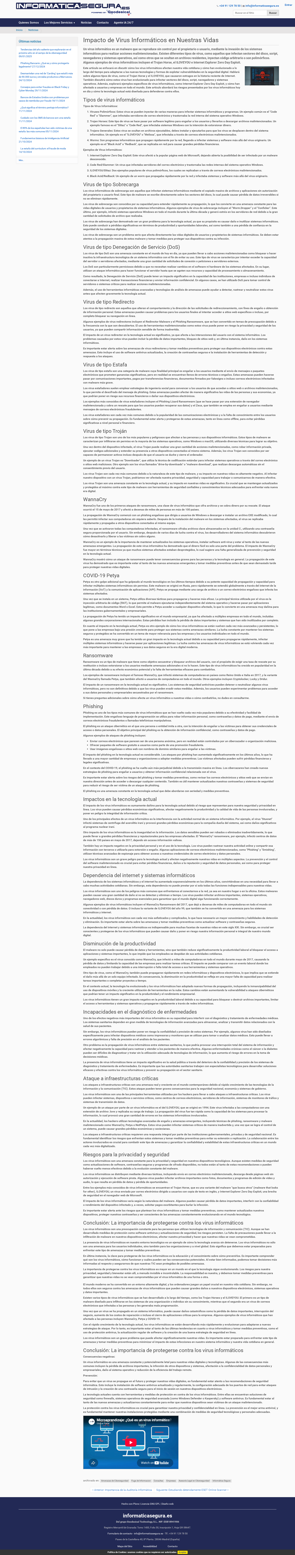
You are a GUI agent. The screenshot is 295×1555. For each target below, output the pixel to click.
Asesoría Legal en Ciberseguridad (194, 1481)
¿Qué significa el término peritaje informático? (44, 109)
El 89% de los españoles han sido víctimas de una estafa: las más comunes (45, 130)
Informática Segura (221, 1481)
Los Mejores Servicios (58, 22)
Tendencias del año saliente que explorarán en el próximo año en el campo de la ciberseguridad (45, 53)
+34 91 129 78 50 (230, 5)
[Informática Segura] (73, 9)
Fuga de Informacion (141, 1481)
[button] (75, 22)
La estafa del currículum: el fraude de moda (42, 150)
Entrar (288, 4)
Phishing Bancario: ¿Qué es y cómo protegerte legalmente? (44, 65)
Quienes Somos (29, 22)
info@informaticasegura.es (262, 5)
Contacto (103, 22)
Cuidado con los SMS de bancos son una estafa (45, 119)
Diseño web (167, 1503)
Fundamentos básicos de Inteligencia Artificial (44, 140)
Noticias (86, 22)
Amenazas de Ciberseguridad (114, 1481)
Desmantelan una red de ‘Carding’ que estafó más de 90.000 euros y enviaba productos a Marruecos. (46, 77)
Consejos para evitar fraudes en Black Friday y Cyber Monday (44, 89)
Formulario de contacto (120, 1533)
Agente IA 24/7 (124, 22)
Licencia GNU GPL (150, 1503)
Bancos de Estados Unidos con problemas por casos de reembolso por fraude (44, 99)
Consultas (158, 1481)
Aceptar (182, 1552)
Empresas (171, 1481)
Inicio (19, 30)
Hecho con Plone (130, 1503)
